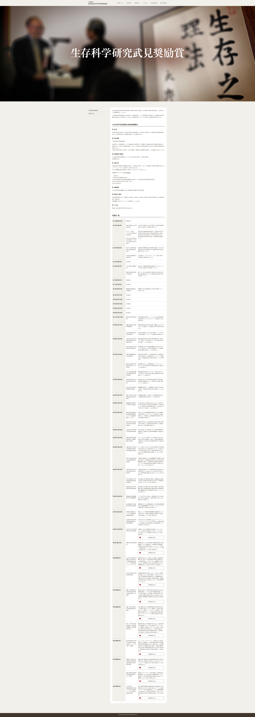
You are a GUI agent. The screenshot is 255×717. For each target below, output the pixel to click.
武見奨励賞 (136, 3)
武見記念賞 (129, 3)
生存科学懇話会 (154, 3)
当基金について (120, 3)
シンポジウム (145, 3)
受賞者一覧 (91, 113)
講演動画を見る (152, 537)
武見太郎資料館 (163, 3)
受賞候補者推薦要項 (93, 110)
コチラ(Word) (127, 172)
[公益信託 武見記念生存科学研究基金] (97, 3)
